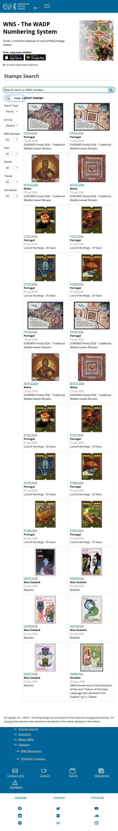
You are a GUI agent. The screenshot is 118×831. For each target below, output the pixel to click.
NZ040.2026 (77, 578)
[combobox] (11, 111)
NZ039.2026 (30, 626)
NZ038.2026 (77, 626)
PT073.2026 (76, 133)
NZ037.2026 (30, 674)
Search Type (11, 105)
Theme (8, 176)
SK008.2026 (76, 674)
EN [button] (35, 7)
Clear (17, 98)
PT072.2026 (30, 236)
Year (6, 148)
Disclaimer (21, 797)
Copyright (59, 797)
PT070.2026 (30, 284)
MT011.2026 (77, 184)
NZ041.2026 (30, 578)
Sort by (8, 119)
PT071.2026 (76, 236)
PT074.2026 (30, 133)
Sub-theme (10, 190)
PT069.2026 (76, 284)
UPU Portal (97, 797)
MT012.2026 (31, 184)
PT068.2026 (30, 530)
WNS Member (12, 133)
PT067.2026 (76, 530)
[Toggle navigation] (47, 6)
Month (8, 162)
